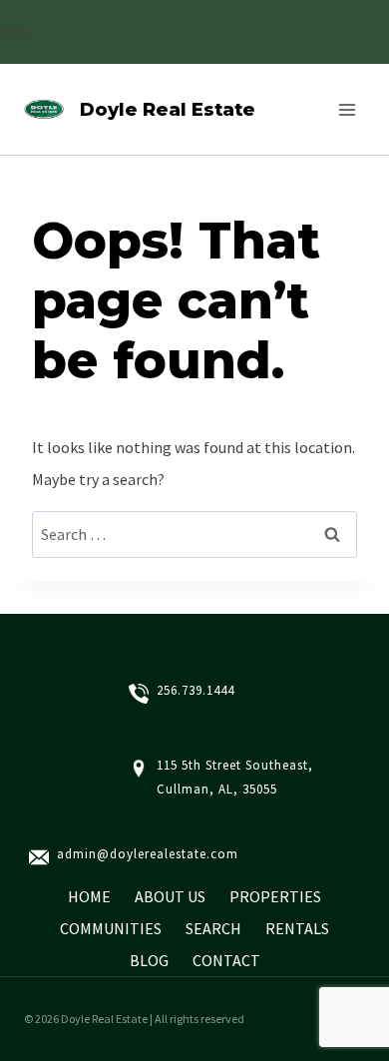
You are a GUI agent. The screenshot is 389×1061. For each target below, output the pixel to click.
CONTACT (226, 960)
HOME (89, 896)
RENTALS (297, 928)
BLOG (149, 960)
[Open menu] (346, 109)
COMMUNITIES (111, 928)
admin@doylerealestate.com (147, 853)
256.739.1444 (195, 690)
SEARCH (213, 928)
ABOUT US (170, 896)
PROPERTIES (275, 896)
